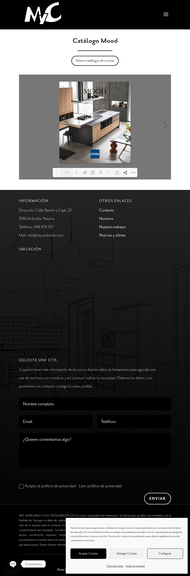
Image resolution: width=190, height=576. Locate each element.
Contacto (106, 210)
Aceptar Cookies (88, 553)
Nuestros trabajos (112, 227)
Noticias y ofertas (112, 235)
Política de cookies (115, 565)
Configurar (165, 553)
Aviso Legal (65, 569)
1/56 (66, 172)
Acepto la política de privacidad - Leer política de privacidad (73, 486)
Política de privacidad (135, 565)
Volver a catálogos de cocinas (95, 60)
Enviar (157, 498)
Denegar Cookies (127, 553)
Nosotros (106, 218)
